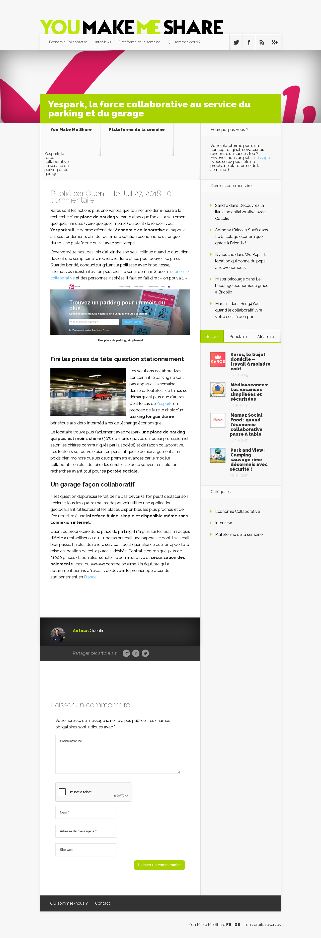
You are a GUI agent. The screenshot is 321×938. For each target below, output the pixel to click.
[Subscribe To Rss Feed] (261, 42)
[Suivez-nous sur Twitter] (236, 42)
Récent (212, 336)
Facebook (136, 654)
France (90, 577)
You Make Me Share (71, 130)
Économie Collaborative (68, 42)
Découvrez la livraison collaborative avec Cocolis (240, 212)
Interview (223, 523)
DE (237, 924)
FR (228, 924)
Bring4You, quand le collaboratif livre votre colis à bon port (238, 310)
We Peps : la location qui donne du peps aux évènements (241, 261)
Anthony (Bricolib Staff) (236, 230)
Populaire (238, 336)
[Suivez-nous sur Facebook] (249, 42)
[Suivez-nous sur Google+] (274, 42)
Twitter (145, 654)
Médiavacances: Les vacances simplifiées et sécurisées (249, 392)
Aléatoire (265, 336)
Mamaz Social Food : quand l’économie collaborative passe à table (246, 424)
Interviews (103, 42)
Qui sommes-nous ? (184, 42)
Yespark (163, 403)
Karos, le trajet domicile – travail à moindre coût (250, 361)
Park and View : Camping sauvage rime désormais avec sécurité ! (249, 459)
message (261, 157)
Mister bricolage (230, 279)
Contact (102, 903)
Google (126, 654)
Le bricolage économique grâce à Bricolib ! (241, 285)
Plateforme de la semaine (139, 42)
